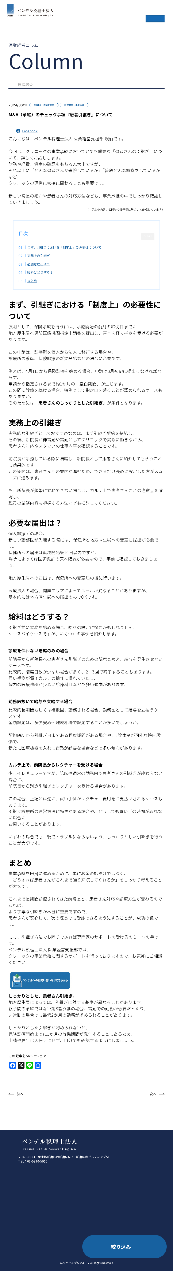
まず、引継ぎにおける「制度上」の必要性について (64, 247)
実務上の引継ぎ (38, 255)
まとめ (32, 280)
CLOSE (148, 236)
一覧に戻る (23, 84)
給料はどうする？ (40, 272)
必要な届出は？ (38, 264)
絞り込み (121, 1246)
